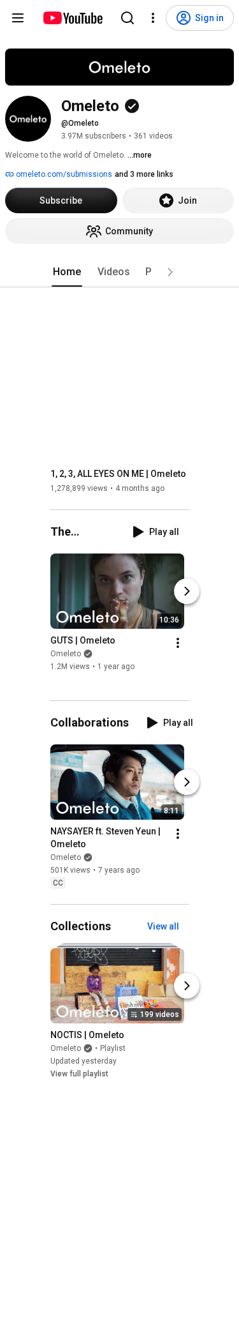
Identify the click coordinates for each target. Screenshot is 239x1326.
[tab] (67, 272)
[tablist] (120, 272)
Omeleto (65, 653)
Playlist (113, 1048)
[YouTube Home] (72, 18)
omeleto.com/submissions (63, 174)
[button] (170, 272)
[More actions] (178, 643)
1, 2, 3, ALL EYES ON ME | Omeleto (118, 474)
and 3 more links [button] (144, 174)
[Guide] (17, 18)
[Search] (127, 18)
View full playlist (79, 1073)
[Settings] (153, 18)
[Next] (186, 591)
